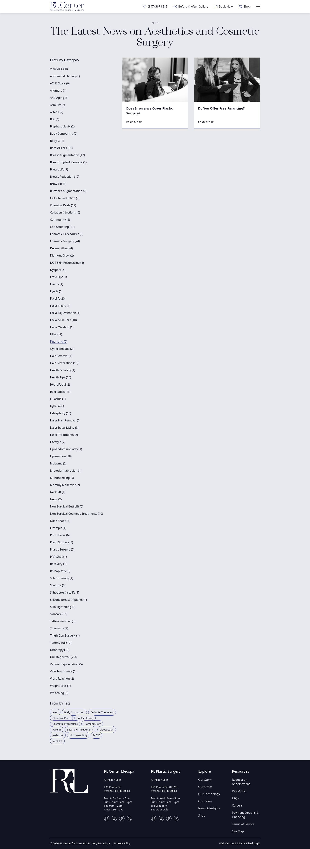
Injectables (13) (60, 392)
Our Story (205, 780)
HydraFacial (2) (60, 384)
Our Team (205, 801)
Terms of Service (243, 824)
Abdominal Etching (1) (65, 76)
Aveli (55, 712)
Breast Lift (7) (59, 169)
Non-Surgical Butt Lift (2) (66, 506)
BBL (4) (54, 119)
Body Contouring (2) (63, 134)
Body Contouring (74, 712)
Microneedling (78, 735)
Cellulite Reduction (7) (64, 198)
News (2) (56, 499)
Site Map (238, 831)
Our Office (205, 787)
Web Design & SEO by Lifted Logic (239, 843)
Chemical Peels (61, 718)
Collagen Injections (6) (65, 212)
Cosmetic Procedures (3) (66, 234)
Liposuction (107, 729)
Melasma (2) (58, 463)
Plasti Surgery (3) (61, 542)
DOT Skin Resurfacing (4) (67, 263)
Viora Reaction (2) (62, 678)
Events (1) (56, 284)
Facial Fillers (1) (60, 306)
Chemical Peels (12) (63, 205)
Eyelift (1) (56, 291)
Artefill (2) (56, 112)
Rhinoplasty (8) (60, 571)
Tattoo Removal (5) (62, 621)
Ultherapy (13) (59, 650)
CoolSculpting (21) (62, 227)
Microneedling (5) (62, 478)
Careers (237, 805)
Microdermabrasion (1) (65, 471)
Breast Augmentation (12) (67, 155)
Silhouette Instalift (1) (64, 592)
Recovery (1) (58, 564)
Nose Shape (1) (60, 521)
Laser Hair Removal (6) (65, 420)
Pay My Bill (239, 791)
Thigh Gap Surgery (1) (65, 635)
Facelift (56, 729)
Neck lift (57, 741)
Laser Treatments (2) (64, 435)
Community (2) (60, 220)
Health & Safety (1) (62, 370)
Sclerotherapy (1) (61, 578)
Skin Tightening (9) (62, 607)
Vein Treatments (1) (63, 671)
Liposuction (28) (61, 456)
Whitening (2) (59, 693)
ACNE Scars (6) (60, 83)
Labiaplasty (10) (60, 413)
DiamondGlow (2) (62, 255)
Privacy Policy (122, 843)
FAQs (235, 798)
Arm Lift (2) (57, 105)
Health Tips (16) (60, 377)
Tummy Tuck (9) (60, 643)
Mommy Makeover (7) (65, 485)
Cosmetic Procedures (65, 723)
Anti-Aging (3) (59, 98)
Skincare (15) (58, 614)
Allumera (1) (58, 91)
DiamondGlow (92, 723)
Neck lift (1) (57, 492)
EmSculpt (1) (58, 277)
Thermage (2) (59, 628)
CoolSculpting (85, 718)
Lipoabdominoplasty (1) (66, 449)
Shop (201, 815)
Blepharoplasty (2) (62, 126)
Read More (134, 122)
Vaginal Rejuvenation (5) (66, 664)
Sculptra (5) (57, 585)
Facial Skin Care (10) (63, 320)
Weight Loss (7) (60, 686)
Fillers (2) (56, 334)
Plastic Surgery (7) (62, 549)
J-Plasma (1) (58, 399)
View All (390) (59, 69)
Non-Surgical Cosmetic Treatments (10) (76, 514)
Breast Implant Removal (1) (68, 162)
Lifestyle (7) (57, 442)
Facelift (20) (57, 298)
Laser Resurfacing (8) (64, 428)
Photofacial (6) (60, 535)
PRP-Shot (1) (58, 557)
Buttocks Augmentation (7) (68, 191)
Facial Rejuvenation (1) (65, 313)
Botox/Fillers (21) (61, 148)
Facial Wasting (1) (62, 327)
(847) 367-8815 (112, 779)
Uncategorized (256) (64, 657)
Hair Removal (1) (61, 356)
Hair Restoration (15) (64, 363)
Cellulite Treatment (102, 712)
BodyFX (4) (57, 141)
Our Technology (209, 794)
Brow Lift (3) (58, 184)
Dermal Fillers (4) (61, 248)
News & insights (209, 808)
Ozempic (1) (58, 528)
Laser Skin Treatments (80, 729)
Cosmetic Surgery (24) (65, 241)
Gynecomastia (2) (62, 349)
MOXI (96, 735)
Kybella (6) (57, 406)
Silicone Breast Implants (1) (68, 600)
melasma (57, 735)
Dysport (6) (57, 270)
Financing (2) (58, 341)
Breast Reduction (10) (64, 177)
